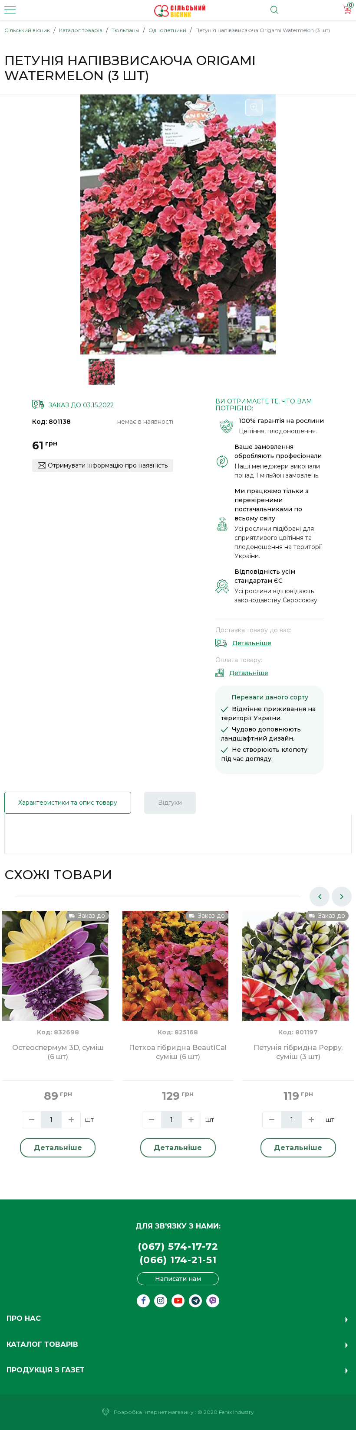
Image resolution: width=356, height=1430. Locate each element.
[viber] (212, 1300)
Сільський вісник (27, 30)
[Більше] (71, 1119)
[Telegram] (195, 1300)
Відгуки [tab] (170, 802)
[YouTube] (178, 1300)
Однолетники (167, 30)
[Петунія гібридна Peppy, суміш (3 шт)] (295, 981)
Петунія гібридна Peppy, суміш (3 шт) (298, 1051)
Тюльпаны (125, 30)
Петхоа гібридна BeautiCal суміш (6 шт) (178, 1051)
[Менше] (31, 1119)
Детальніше (251, 643)
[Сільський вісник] (179, 10)
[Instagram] (160, 1300)
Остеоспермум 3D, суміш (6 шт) (58, 1051)
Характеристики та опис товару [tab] (67, 802)
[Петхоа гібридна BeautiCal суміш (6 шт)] (175, 981)
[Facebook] (143, 1300)
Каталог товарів (80, 30)
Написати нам (178, 1279)
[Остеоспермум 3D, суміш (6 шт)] (55, 981)
